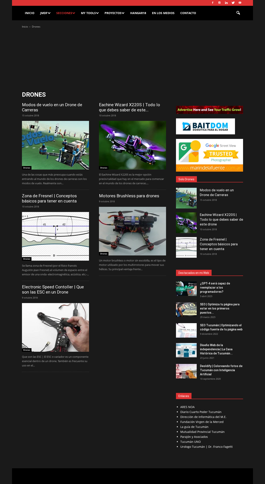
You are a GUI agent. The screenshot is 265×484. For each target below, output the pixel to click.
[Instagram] (219, 3)
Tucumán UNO (190, 442)
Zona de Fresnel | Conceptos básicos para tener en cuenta (49, 198)
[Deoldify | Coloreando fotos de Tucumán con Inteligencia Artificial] (186, 371)
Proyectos (113, 13)
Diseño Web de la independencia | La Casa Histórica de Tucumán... (216, 349)
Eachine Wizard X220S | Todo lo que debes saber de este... (129, 107)
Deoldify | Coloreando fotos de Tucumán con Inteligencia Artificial (221, 370)
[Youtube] (240, 3)
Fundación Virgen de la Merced (202, 422)
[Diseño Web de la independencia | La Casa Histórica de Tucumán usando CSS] (186, 350)
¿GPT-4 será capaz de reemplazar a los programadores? (215, 287)
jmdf (44, 13)
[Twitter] (233, 3)
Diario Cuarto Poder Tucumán (201, 412)
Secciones (64, 13)
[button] (238, 13)
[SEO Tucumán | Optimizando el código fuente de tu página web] (186, 330)
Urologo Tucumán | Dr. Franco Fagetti (206, 447)
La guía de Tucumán (194, 427)
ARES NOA (187, 407)
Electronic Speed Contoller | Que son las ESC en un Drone (53, 289)
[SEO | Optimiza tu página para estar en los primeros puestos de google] (186, 309)
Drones (26, 167)
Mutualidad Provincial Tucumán (202, 432)
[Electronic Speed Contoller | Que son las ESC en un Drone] (55, 327)
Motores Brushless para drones (129, 195)
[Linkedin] (226, 3)
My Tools (88, 13)
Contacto (188, 13)
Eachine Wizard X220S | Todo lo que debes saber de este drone (221, 219)
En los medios (163, 13)
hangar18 (138, 13)
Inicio (29, 13)
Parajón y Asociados (194, 437)
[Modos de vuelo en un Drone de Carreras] (55, 145)
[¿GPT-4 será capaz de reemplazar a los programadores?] (186, 288)
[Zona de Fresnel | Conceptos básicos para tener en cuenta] (55, 236)
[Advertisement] (132, 60)
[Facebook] (213, 3)
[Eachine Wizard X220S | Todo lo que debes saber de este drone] (132, 145)
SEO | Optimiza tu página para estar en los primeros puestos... (220, 308)
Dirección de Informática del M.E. (203, 417)
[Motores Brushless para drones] (132, 231)
